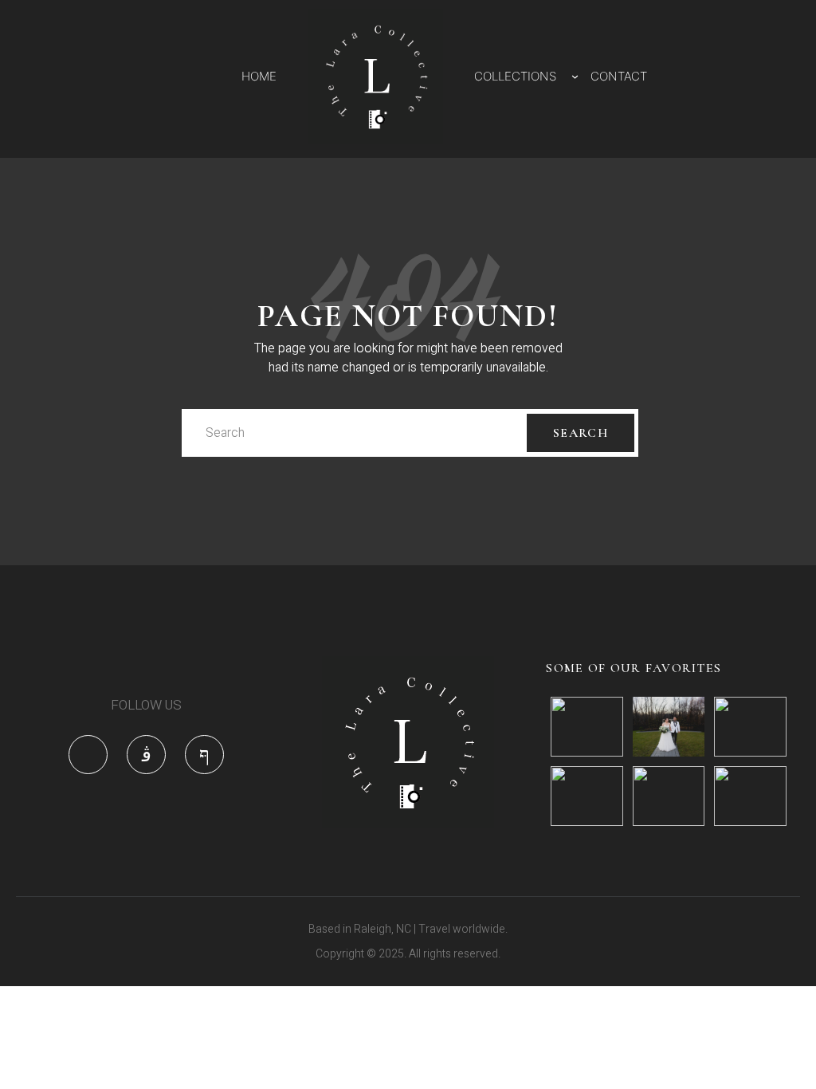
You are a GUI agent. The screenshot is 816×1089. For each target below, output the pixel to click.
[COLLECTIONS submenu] (575, 76)
